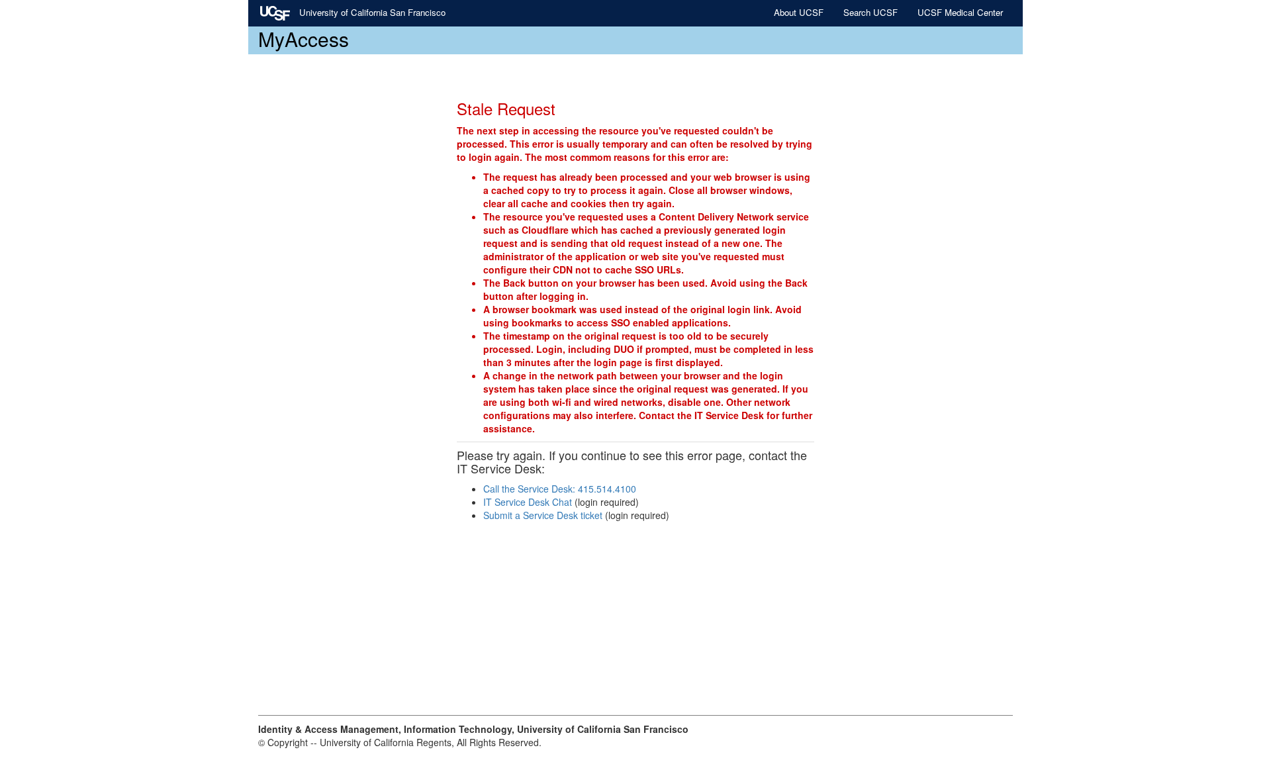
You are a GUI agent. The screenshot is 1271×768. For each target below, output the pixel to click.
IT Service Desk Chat (527, 501)
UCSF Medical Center (960, 12)
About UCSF (799, 12)
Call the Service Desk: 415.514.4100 (559, 488)
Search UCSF (870, 12)
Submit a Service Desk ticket (542, 515)
